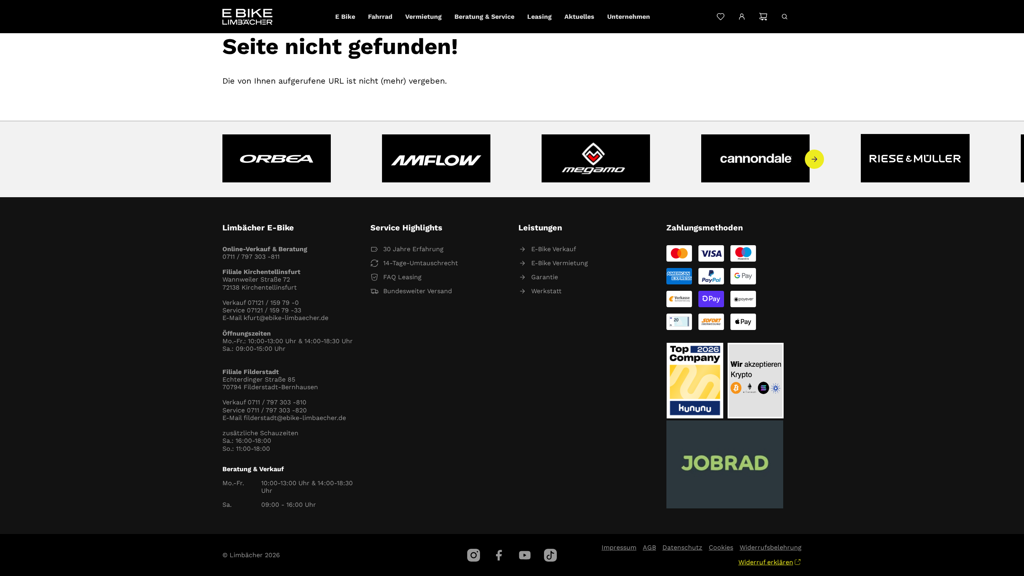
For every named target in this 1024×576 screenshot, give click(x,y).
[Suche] (784, 16)
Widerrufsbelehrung (771, 547)
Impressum (619, 547)
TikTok (550, 555)
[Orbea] (276, 159)
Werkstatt (546, 291)
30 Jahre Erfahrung (413, 249)
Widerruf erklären (765, 562)
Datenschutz (682, 547)
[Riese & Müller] (915, 159)
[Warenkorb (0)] (763, 16)
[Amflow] (436, 159)
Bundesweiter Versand (417, 291)
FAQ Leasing (402, 277)
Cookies (721, 547)
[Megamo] (596, 159)
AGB (649, 547)
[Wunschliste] (720, 16)
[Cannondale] (755, 159)
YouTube (524, 555)
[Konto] (742, 16)
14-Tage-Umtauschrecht (420, 263)
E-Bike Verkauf (553, 249)
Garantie (544, 277)
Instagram (473, 555)
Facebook (499, 555)
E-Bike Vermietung (559, 263)
